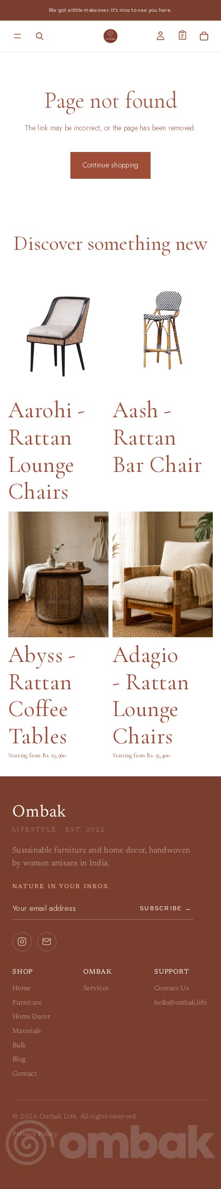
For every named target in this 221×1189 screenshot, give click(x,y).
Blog (19, 1059)
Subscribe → (166, 908)
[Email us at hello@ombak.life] (47, 942)
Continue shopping (111, 165)
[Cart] (204, 36)
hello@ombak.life (180, 1002)
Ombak (39, 812)
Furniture (27, 1002)
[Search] (39, 36)
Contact (24, 1074)
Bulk (19, 1045)
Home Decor (31, 1016)
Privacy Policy (35, 1134)
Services (95, 988)
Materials (26, 1031)
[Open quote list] (182, 35)
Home (21, 988)
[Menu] (17, 36)
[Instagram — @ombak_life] (22, 942)
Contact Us (171, 988)
